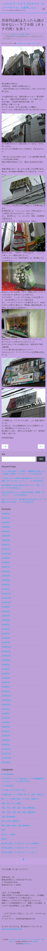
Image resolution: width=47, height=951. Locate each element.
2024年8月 (6, 611)
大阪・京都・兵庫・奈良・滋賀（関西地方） (19, 812)
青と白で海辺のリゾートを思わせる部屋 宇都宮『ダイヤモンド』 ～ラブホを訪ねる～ (23, 493)
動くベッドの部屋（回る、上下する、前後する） (21, 799)
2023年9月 (6, 660)
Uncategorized (7, 774)
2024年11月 (6, 598)
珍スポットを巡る (9, 834)
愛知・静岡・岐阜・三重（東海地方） (16, 826)
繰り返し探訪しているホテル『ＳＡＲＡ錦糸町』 (21, 843)
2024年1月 (6, 642)
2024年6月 (6, 620)
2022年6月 (6, 722)
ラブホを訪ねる (8, 786)
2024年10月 (6, 602)
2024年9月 (6, 607)
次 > (41, 446)
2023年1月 (6, 691)
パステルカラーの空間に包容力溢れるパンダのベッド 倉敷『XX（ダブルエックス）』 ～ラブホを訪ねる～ (23, 479)
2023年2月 (6, 687)
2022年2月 (6, 740)
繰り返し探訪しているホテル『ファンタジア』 (20, 852)
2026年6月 (6, 522)
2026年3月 (6, 536)
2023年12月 (6, 647)
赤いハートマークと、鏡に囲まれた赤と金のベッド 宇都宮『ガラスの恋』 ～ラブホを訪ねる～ (23, 500)
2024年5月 (6, 625)
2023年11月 (6, 651)
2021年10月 (6, 758)
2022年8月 (6, 713)
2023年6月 (6, 669)
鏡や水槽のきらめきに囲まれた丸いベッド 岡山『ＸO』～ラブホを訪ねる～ (23, 486)
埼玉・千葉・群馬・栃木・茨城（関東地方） (19, 808)
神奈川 (4, 839)
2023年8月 (6, 665)
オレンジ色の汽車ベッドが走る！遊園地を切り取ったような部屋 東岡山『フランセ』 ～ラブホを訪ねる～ (23, 472)
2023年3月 (6, 682)
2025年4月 (6, 576)
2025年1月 (6, 589)
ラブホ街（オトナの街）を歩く (26, 43)
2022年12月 (6, 696)
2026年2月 (6, 540)
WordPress (27, 943)
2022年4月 (6, 731)
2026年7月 (6, 518)
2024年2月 (6, 638)
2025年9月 (6, 558)
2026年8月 (6, 514)
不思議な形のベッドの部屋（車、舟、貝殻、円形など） (23, 794)
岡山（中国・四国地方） (11, 821)
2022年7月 (6, 718)
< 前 (5, 446)
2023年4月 (6, 678)
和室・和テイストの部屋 (11, 803)
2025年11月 (6, 549)
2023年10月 (6, 656)
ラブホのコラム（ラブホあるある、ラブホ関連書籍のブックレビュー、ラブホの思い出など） (23, 780)
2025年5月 (6, 571)
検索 (3, 454)
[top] (23, 859)
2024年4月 (6, 629)
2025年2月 (6, 585)
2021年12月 (6, 749)
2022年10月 (6, 705)
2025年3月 (6, 580)
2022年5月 (6, 727)
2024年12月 (6, 594)
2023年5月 (6, 673)
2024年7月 (6, 616)
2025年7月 (6, 567)
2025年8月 (6, 562)
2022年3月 (6, 736)
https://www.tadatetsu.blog (12, 929)
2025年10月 (6, 554)
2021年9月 (6, 762)
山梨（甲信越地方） (9, 817)
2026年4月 (6, 531)
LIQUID (35, 941)
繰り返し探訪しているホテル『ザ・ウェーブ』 (20, 848)
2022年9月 (6, 709)
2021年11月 (6, 753)
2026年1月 (6, 545)
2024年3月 (6, 634)
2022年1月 (6, 745)
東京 (38, 43)
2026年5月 (6, 527)
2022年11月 (6, 700)
